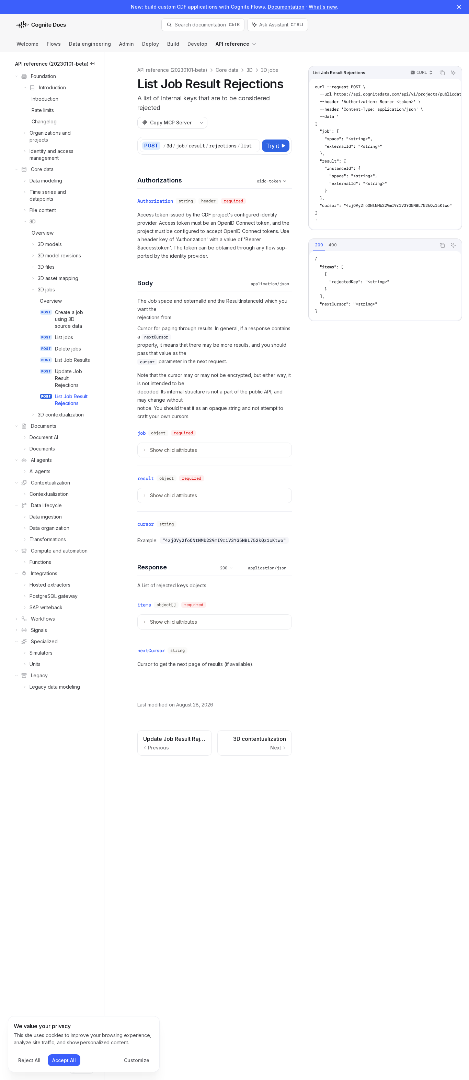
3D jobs (269, 70)
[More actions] (201, 123)
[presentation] (385, 154)
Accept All (64, 1060)
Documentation (286, 7)
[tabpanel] (385, 285)
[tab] (319, 245)
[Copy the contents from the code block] (442, 72)
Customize (136, 1060)
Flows (54, 44)
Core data (227, 70)
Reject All (29, 1060)
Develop (197, 44)
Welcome (27, 44)
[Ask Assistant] (453, 72)
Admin (126, 44)
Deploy (150, 44)
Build (173, 44)
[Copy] (253, 145)
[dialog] (83, 1044)
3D (250, 70)
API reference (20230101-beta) (172, 70)
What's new (323, 7)
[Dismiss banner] (459, 6)
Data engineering (90, 44)
